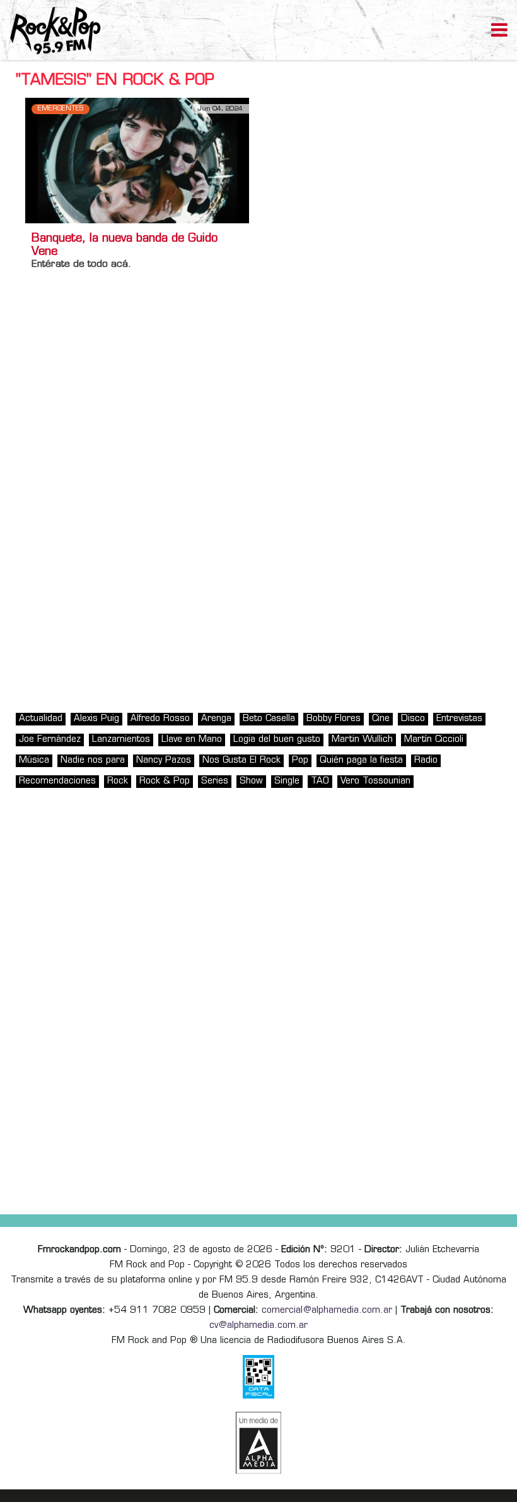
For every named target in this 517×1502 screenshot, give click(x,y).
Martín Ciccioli (433, 739)
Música (34, 760)
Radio (426, 760)
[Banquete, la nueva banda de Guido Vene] (137, 160)
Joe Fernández (50, 739)
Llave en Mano (191, 739)
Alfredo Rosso (160, 719)
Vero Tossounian (375, 781)
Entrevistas (459, 719)
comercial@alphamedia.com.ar (327, 1310)
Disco (413, 719)
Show (251, 781)
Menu (499, 31)
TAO (320, 781)
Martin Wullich (362, 739)
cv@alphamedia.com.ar (258, 1325)
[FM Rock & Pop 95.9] (50, 32)
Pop (300, 760)
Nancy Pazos (163, 760)
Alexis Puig (96, 719)
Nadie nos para (93, 760)
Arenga (216, 719)
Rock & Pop (164, 781)
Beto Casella (269, 719)
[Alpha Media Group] (258, 1443)
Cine (381, 719)
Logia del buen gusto (276, 739)
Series (214, 781)
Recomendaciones (57, 781)
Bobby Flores (333, 719)
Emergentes (60, 108)
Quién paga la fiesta (361, 760)
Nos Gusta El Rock (241, 760)
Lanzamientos (121, 739)
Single (286, 781)
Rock (117, 781)
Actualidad (40, 719)
